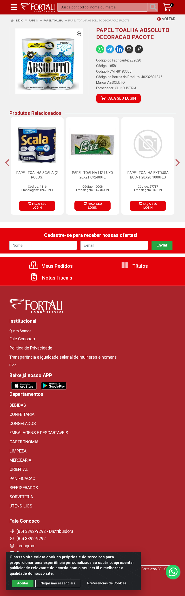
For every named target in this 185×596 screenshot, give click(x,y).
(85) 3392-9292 (30, 538)
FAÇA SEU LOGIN (121, 98)
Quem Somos (20, 331)
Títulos (139, 266)
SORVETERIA (21, 496)
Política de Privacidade (30, 348)
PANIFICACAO (22, 478)
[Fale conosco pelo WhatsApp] (173, 572)
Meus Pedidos (56, 266)
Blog (12, 365)
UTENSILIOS (20, 506)
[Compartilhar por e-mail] (129, 49)
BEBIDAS (17, 405)
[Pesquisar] (154, 7)
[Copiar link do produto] (139, 49)
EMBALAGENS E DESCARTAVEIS (38, 432)
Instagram (25, 545)
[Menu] (13, 7)
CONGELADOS (22, 423)
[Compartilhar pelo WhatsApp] (100, 49)
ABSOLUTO (116, 82)
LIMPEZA (17, 451)
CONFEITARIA (21, 414)
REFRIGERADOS (23, 487)
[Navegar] (7, 163)
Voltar (168, 19)
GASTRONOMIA (24, 441)
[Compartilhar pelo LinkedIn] (119, 49)
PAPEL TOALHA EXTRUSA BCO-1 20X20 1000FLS (148, 175)
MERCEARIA (20, 460)
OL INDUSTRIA (126, 88)
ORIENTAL (18, 469)
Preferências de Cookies (106, 583)
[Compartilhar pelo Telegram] (110, 49)
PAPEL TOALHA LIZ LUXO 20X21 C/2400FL (92, 175)
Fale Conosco (22, 338)
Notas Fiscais (56, 278)
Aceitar (22, 583)
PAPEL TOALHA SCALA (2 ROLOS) (37, 175)
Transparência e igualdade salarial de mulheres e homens (63, 357)
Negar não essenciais (57, 583)
